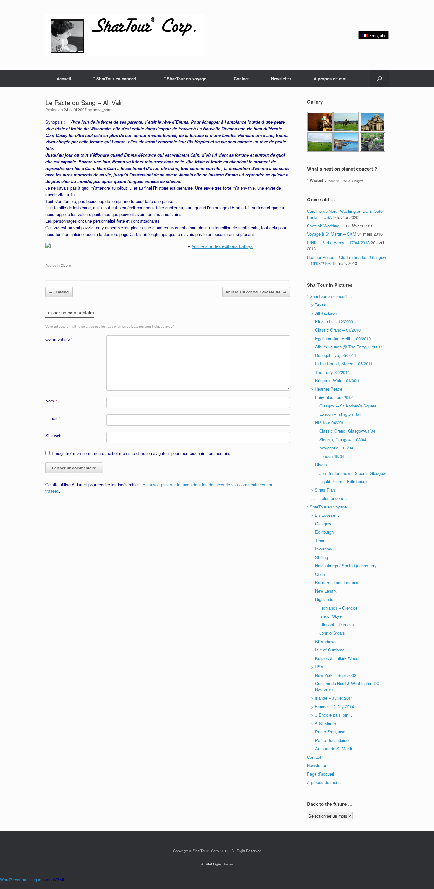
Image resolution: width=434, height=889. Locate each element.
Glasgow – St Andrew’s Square (347, 406)
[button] (379, 78)
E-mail (52, 418)
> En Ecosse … (326, 515)
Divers (66, 265)
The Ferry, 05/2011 (332, 372)
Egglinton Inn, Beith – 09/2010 (343, 338)
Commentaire (59, 339)
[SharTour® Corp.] (124, 35)
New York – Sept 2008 (335, 675)
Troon (320, 540)
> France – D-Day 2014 (332, 707)
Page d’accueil (320, 774)
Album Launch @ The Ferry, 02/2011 (349, 347)
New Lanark (326, 591)
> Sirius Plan (323, 490)
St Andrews (325, 641)
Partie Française (330, 732)
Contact (241, 79)
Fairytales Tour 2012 (334, 397)
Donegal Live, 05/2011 (335, 355)
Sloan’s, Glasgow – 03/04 (342, 439)
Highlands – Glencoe (338, 608)
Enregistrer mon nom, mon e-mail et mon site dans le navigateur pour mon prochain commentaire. (142, 453)
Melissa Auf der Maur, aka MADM (256, 291)
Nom (51, 401)
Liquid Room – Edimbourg (343, 481)
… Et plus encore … (330, 498)
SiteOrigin (213, 863)
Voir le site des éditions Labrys (222, 246)
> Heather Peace (326, 389)
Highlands (324, 599)
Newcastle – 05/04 (336, 448)
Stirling (321, 557)
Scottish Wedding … (326, 226)
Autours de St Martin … (337, 748)
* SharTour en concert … (117, 79)
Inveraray (323, 549)
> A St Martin (323, 723)
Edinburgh (324, 532)
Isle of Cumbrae (329, 650)
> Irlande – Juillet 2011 (332, 698)
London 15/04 (331, 456)
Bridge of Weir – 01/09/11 (338, 380)
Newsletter (281, 79)
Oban (320, 574)
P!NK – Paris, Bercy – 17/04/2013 (338, 242)
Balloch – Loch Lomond (336, 582)
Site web (53, 436)
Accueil (64, 79)
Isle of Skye (330, 616)
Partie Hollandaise (332, 740)
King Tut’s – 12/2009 (334, 322)
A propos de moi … (333, 79)
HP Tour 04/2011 (330, 423)
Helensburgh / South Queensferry (345, 565)
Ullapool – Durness (336, 625)
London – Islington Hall (340, 414)
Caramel (59, 291)
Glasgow (323, 524)
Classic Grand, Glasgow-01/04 (347, 431)
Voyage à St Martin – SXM (331, 234)
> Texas (318, 305)
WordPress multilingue (20, 880)
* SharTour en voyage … (188, 79)
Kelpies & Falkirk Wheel (337, 658)
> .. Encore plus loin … (332, 715)
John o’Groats (332, 633)
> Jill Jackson (324, 313)
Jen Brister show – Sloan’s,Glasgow (352, 473)
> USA (317, 666)
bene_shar (102, 109)
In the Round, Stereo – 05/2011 (344, 363)
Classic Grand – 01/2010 (338, 330)
